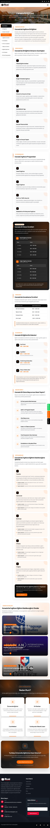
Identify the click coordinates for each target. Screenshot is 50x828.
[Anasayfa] (5, 5)
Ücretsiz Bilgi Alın (21, 594)
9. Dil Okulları (4, 52)
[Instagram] (46, 1)
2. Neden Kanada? (5, 31)
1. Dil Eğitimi (4, 29)
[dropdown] (47, 5)
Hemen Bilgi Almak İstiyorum (25, 762)
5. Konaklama (4, 40)
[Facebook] (42, 1)
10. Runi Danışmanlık (6, 55)
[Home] (5, 779)
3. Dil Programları (5, 34)
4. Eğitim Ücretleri (5, 37)
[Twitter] (44, 1)
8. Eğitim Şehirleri (5, 49)
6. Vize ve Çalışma (5, 43)
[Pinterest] (48, 1)
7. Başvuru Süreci (5, 46)
